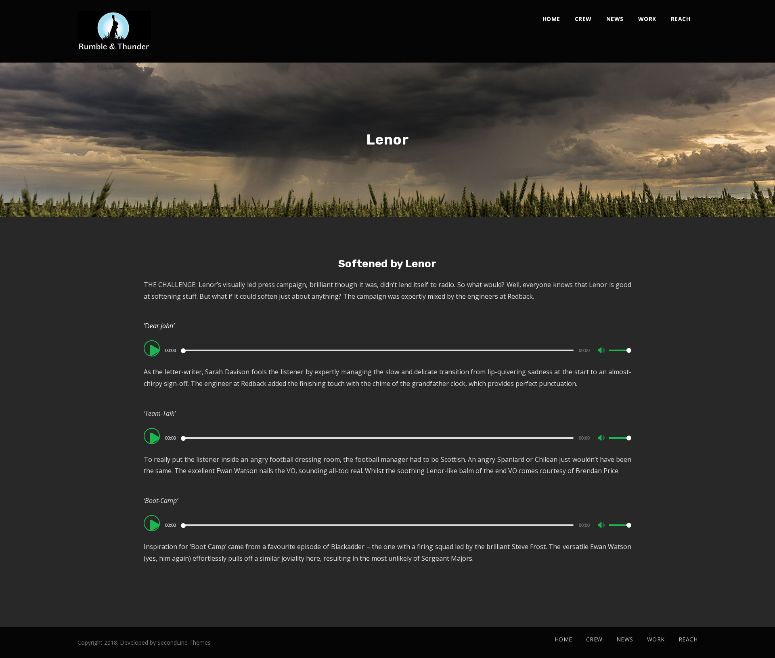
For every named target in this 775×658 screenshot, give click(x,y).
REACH (681, 19)
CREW (583, 19)
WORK (647, 19)
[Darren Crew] (114, 31)
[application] (388, 350)
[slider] (620, 357)
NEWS (615, 19)
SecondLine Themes (184, 642)
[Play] (155, 350)
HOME (551, 19)
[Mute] (602, 351)
